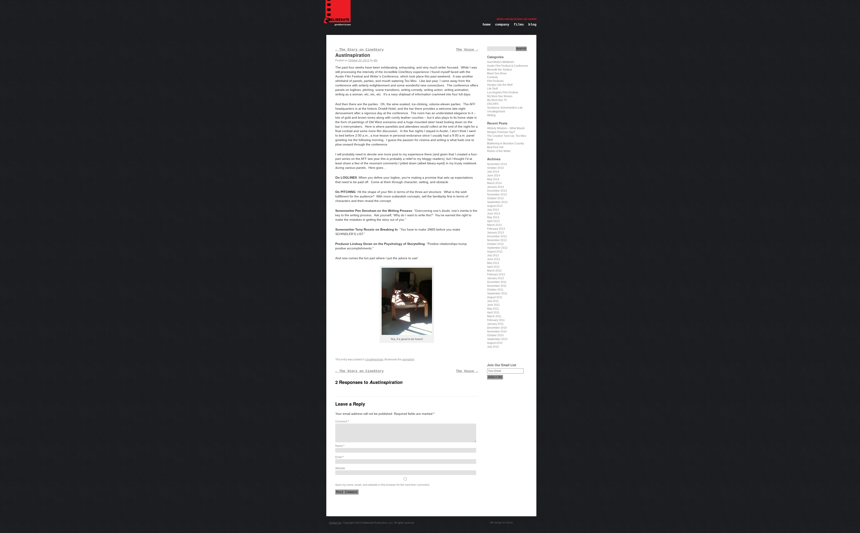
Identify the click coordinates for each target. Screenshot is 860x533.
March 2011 (494, 316)
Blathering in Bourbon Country (505, 143)
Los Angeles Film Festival (502, 92)
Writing (491, 115)
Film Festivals (495, 81)
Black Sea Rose (497, 73)
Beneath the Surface (499, 69)
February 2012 (496, 274)
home (487, 25)
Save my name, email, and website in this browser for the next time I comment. (382, 484)
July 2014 (493, 171)
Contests (492, 77)
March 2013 (494, 225)
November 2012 (497, 240)
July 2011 (493, 301)
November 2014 (497, 164)
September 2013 (497, 202)
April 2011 (493, 312)
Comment (342, 421)
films (519, 25)
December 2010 (497, 327)
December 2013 (497, 190)
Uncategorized (374, 359)
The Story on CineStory (359, 50)
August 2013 (495, 206)
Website (340, 468)
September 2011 (497, 293)
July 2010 (493, 346)
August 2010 (495, 343)
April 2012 (493, 266)
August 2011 (494, 297)
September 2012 (497, 247)
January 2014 (495, 186)
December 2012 (497, 236)
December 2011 (497, 282)
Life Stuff (492, 88)
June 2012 (493, 259)
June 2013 (493, 213)
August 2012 (495, 251)
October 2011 (495, 289)
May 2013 (493, 217)
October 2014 (495, 167)
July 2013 (493, 209)
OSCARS (493, 103)
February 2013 (496, 228)
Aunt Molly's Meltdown (500, 62)
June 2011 (493, 304)
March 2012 (494, 270)
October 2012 (495, 244)
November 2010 (497, 331)
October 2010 (495, 335)
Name (339, 445)
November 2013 (497, 194)
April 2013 (493, 221)
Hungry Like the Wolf (499, 84)
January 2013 (495, 232)
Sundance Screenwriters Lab (504, 107)
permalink (408, 359)
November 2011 (497, 285)
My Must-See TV (497, 100)
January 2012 (495, 278)
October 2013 (495, 198)
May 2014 (493, 179)
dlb (375, 60)
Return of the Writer (499, 151)
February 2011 (496, 320)
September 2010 (497, 339)
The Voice (467, 50)
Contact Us (335, 522)
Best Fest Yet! (495, 147)
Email (339, 457)
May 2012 (493, 263)
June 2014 (493, 175)
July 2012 (493, 255)
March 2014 (494, 183)
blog (532, 25)
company (502, 25)
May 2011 (493, 308)
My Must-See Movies (499, 96)
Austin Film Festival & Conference (507, 65)
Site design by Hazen (501, 522)
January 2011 (495, 323)
